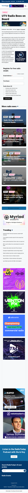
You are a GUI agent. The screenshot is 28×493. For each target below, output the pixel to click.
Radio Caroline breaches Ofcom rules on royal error (13, 241)
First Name (6, 81)
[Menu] (25, 5)
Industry (5, 12)
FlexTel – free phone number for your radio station (14, 486)
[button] (25, 471)
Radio (11, 116)
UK (16, 1)
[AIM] (14, 399)
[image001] (14, 278)
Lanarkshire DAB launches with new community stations (14, 179)
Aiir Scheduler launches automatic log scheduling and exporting (14, 159)
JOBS (23, 1)
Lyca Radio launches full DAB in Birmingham (12, 261)
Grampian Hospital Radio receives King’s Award (12, 250)
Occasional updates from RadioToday (13, 95)
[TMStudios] (14, 348)
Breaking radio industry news (11, 88)
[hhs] (14, 302)
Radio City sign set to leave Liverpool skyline (13, 121)
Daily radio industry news (11, 90)
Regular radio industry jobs (11, 93)
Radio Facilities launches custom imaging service (13, 253)
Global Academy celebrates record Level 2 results (13, 140)
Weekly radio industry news (11, 91)
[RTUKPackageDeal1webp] (14, 23)
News (5, 116)
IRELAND (19, 1)
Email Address (7, 76)
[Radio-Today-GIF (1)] (14, 325)
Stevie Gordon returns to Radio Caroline (11, 255)
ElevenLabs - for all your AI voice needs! (14, 491)
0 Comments (22, 29)
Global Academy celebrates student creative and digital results (13, 197)
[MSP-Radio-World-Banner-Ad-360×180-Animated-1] (14, 219)
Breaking (19, 136)
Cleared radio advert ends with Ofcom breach (12, 248)
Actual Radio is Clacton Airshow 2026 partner (12, 258)
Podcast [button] (14, 456)
